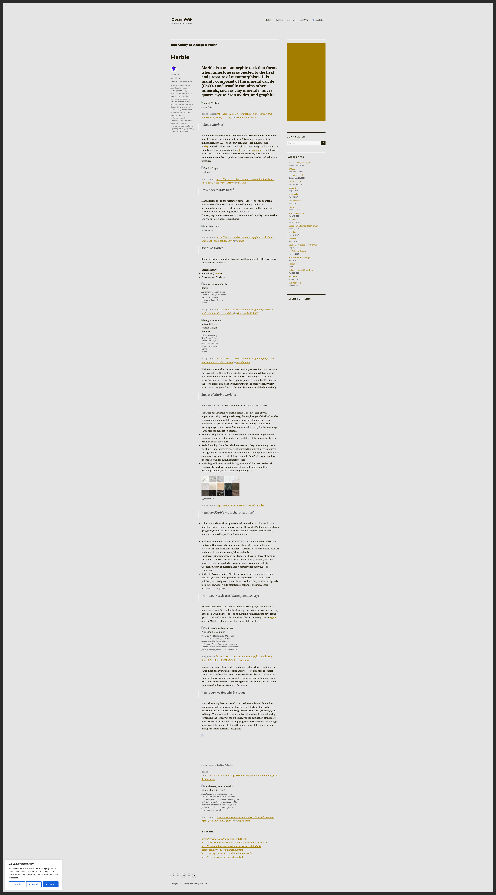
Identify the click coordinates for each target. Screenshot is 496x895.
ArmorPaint (294, 194)
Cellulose (292, 239)
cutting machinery (178, 91)
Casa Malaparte (295, 182)
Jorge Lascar (243, 820)
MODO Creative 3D (296, 213)
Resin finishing (182, 123)
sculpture (182, 126)
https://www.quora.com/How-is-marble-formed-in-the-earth (234, 842)
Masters (279, 20)
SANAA (292, 169)
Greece (217, 273)
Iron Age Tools (295, 283)
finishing (181, 96)
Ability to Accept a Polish (181, 85)
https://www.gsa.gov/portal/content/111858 (224, 839)
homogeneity (185, 99)
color (185, 88)
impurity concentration (180, 102)
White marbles (182, 131)
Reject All (34, 884)
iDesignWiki (182, 19)
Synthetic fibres (295, 201)
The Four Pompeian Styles (299, 163)
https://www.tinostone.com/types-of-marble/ (240, 505)
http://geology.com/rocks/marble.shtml (222, 849)
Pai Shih (242, 182)
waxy (173, 131)
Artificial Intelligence (297, 251)
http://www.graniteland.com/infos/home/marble (227, 853)
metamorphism (177, 115)
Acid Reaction (176, 88)
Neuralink (293, 277)
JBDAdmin (175, 74)
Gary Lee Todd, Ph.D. (247, 313)
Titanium (292, 232)
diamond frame (177, 93)
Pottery (292, 264)
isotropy (174, 104)
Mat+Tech (291, 20)
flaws (188, 96)
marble (181, 104)
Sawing (174, 126)
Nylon (291, 207)
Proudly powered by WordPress (195, 884)
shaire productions (246, 117)
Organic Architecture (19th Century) (304, 226)
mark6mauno (243, 362)
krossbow (244, 660)
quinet (240, 241)
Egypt (273, 617)
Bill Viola (292, 188)
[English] (194, 875)
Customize (17, 884)
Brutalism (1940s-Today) (299, 258)
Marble (180, 57)
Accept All (51, 884)
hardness (174, 99)
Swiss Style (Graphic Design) (301, 270)
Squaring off (176, 129)
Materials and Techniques (181, 82)
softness (189, 126)
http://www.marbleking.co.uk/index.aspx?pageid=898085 (231, 846)
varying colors (187, 129)
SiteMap (304, 20)
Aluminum (293, 220)
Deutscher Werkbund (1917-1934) (303, 245)
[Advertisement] (306, 82)
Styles (268, 20)
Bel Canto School (296, 175)
